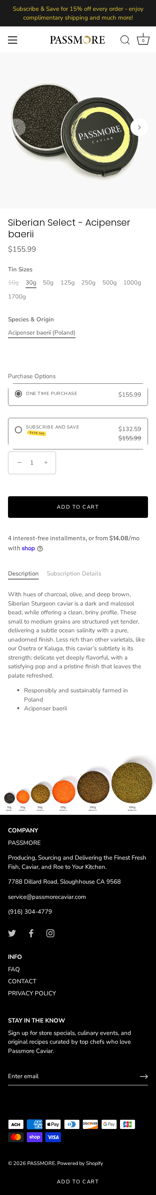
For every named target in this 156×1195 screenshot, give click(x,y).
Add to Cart (78, 1181)
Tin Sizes (20, 269)
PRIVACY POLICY (32, 993)
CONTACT (22, 981)
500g (109, 282)
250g (88, 282)
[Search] (125, 41)
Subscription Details (74, 573)
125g (67, 282)
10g (13, 282)
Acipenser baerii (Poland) (42, 332)
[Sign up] (144, 1077)
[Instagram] (50, 933)
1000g (132, 282)
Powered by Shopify (80, 1163)
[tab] (27, 573)
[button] (17, 127)
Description (23, 573)
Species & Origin (31, 319)
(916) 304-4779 (30, 912)
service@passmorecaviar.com (47, 897)
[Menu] (13, 40)
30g (31, 282)
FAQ (14, 969)
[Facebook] (31, 933)
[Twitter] (12, 933)
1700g (17, 296)
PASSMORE (41, 1163)
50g (48, 282)
